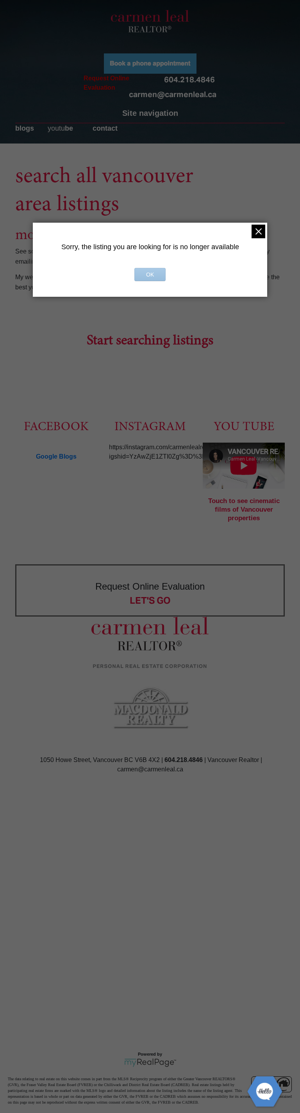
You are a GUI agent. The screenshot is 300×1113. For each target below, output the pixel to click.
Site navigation (150, 113)
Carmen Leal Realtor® (150, 21)
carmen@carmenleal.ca (172, 94)
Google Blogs (56, 456)
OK (150, 274)
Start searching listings (150, 341)
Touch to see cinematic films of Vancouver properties (244, 509)
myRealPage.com (150, 1062)
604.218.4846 (189, 79)
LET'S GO (150, 600)
